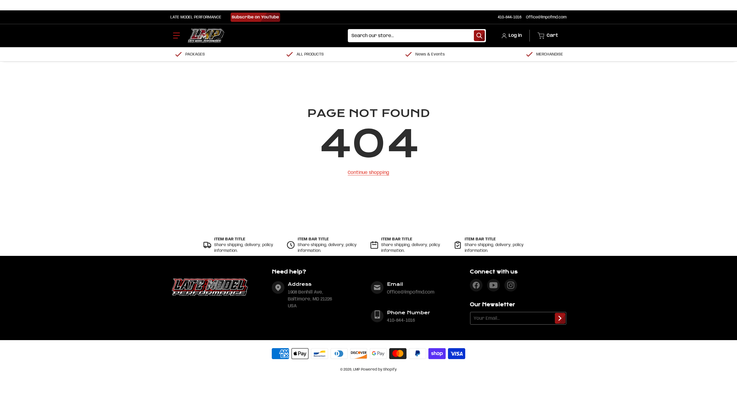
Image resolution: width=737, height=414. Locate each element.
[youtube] (493, 285)
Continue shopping (368, 172)
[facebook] (476, 285)
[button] (176, 35)
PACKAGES (195, 54)
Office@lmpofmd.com (546, 17)
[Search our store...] (479, 35)
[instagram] (510, 285)
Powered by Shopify (379, 369)
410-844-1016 (509, 17)
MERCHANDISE (549, 54)
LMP (356, 369)
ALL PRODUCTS (310, 54)
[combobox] (417, 35)
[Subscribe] (560, 318)
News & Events (430, 54)
